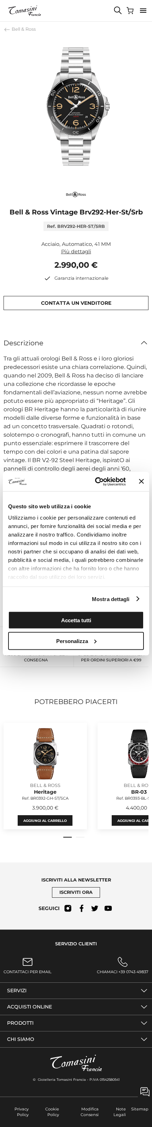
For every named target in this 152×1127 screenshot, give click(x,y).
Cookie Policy (52, 1112)
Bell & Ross (23, 29)
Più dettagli (76, 251)
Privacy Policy (21, 1112)
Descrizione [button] (23, 343)
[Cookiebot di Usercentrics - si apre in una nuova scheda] (95, 481)
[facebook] (81, 908)
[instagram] (68, 908)
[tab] (67, 837)
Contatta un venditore (76, 303)
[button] (143, 10)
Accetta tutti (76, 620)
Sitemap (139, 1109)
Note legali (119, 1112)
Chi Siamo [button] (20, 1039)
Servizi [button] (17, 990)
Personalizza (72, 641)
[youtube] (108, 908)
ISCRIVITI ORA (76, 892)
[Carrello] (131, 10)
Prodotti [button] (20, 1023)
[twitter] (94, 908)
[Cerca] (118, 10)
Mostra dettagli (111, 599)
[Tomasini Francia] (24, 11)
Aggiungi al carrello (45, 821)
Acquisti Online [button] (29, 1007)
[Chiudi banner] (141, 481)
